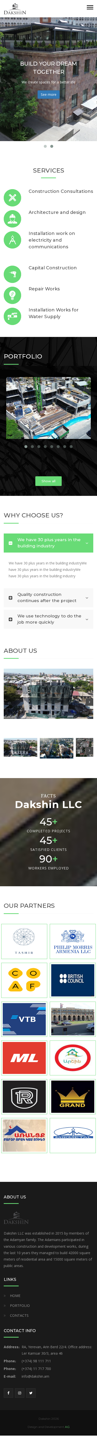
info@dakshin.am (35, 1376)
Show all (48, 481)
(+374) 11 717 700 (36, 1368)
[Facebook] (8, 1393)
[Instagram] (19, 1393)
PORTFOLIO (20, 1305)
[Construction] (15, 8)
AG (67, 1427)
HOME (15, 1295)
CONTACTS (19, 1315)
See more (48, 94)
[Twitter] (31, 1393)
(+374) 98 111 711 (36, 1361)
